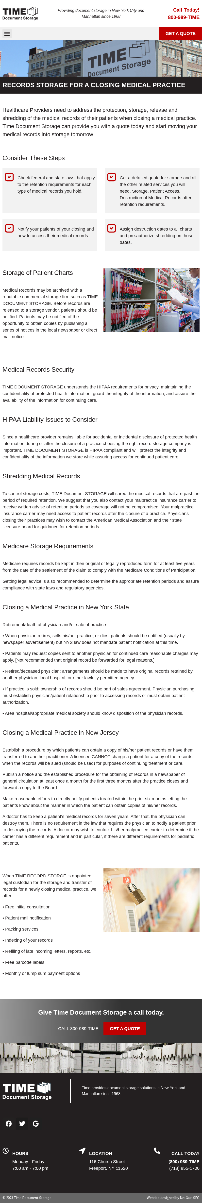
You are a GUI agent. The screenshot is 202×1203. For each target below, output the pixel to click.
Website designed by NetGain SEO (173, 1197)
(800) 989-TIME (184, 1161)
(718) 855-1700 (184, 1168)
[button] (7, 33)
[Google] (36, 1124)
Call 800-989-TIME (78, 1028)
